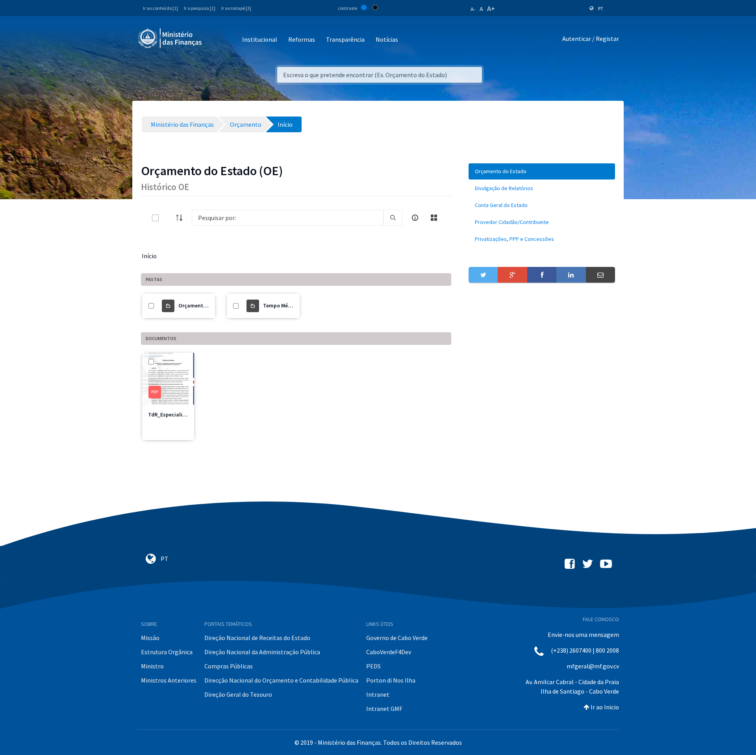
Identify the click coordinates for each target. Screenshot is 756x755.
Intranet (377, 694)
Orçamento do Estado (205, 305)
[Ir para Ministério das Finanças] (170, 38)
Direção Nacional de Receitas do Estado (257, 638)
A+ (491, 8)
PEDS (373, 666)
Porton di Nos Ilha (390, 680)
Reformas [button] (301, 39)
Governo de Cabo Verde (397, 638)
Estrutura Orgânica (167, 652)
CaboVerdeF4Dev (388, 652)
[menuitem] (542, 171)
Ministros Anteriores (168, 680)
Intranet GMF (384, 708)
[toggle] (168, 218)
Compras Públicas (228, 666)
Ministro (152, 666)
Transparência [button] (345, 39)
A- (473, 9)
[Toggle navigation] (214, 40)
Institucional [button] (259, 39)
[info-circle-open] (415, 217)
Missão (150, 638)
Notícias (387, 39)
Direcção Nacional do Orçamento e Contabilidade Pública (281, 680)
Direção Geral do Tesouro (238, 694)
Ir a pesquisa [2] (199, 8)
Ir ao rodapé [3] (236, 8)
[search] (392, 218)
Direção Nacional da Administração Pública (262, 652)
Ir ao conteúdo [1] (160, 8)
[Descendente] (181, 217)
